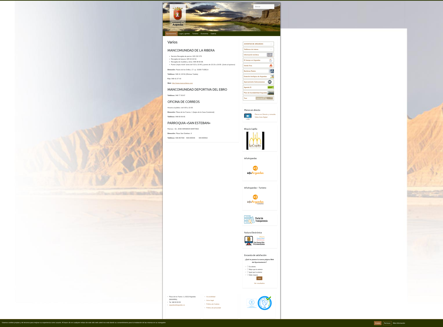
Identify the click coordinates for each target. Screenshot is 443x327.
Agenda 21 (247, 87)
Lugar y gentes (184, 34)
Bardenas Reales (250, 71)
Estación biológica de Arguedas (255, 76)
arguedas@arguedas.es (177, 305)
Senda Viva (248, 66)
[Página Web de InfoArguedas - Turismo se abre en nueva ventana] (255, 192)
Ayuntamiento (171, 34)
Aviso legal (210, 300)
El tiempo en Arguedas (252, 60)
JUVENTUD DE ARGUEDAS (253, 44)
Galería (213, 34)
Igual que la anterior (255, 272)
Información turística (251, 55)
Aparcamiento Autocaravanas (254, 82)
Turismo (195, 34)
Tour (245, 98)
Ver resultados (259, 283)
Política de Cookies (212, 304)
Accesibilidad (210, 297)
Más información (399, 323)
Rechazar (387, 323)
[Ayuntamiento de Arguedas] (175, 17)
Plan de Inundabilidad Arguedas (255, 93)
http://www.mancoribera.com (182, 83)
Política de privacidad (213, 308)
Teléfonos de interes (251, 49)
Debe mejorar (253, 275)
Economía (204, 34)
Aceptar (377, 323)
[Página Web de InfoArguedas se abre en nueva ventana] (255, 163)
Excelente (252, 267)
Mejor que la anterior (256, 269)
